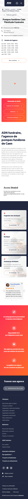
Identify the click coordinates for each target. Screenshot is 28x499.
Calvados (13, 9)
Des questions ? (7, 454)
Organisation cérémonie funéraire (11, 408)
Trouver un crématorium (9, 461)
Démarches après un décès (9, 403)
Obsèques (5, 399)
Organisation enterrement (9, 415)
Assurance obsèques (8, 451)
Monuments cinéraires (8, 431)
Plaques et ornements (8, 436)
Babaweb (21, 495)
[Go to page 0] (11, 300)
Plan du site (16, 492)
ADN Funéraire (6, 440)
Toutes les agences (11, 15)
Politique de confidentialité (8, 485)
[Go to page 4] (16, 300)
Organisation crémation (8, 410)
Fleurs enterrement (7, 418)
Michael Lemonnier (15, 284)
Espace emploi (6, 447)
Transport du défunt (7, 406)
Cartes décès (5, 420)
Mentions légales (6, 492)
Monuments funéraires (8, 429)
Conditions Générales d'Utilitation (10, 489)
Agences (7, 9)
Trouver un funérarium (9, 458)
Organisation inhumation (8, 413)
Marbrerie (5, 424)
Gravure (4, 433)
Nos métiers (5, 444)
